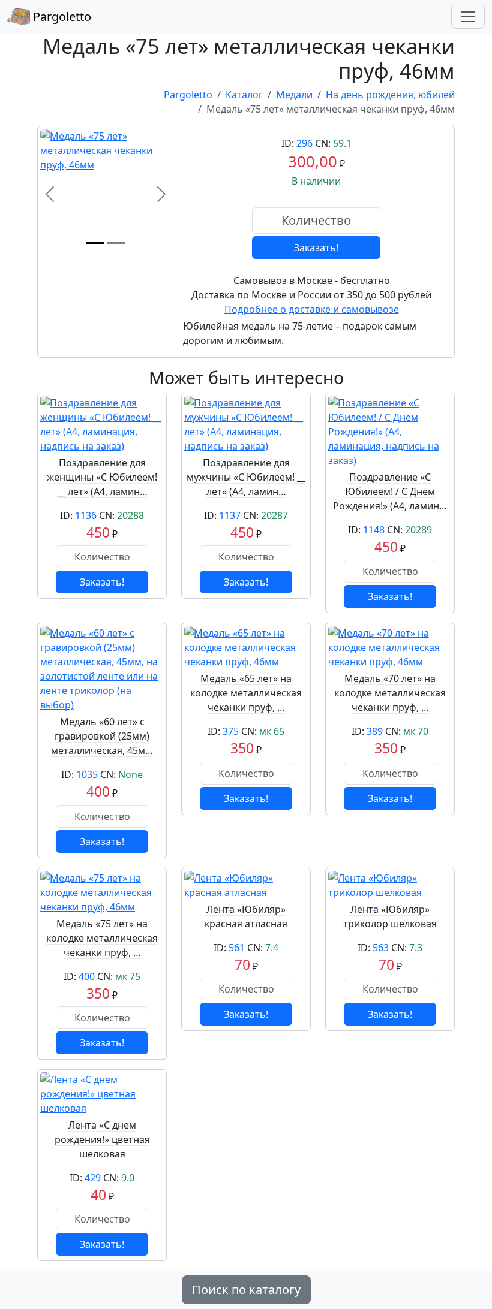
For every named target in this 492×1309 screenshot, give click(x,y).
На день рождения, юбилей (390, 94)
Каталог (244, 94)
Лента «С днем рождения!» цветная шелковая (102, 1139)
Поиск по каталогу (246, 1289)
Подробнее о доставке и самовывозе (311, 309)
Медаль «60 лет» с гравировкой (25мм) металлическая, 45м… (102, 736)
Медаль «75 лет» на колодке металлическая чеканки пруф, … (102, 938)
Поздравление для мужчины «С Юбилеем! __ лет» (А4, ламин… (246, 477)
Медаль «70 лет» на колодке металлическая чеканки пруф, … (390, 693)
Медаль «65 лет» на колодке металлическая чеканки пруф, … (246, 693)
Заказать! (316, 247)
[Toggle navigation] (468, 17)
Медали (294, 94)
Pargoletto (60, 16)
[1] (95, 243)
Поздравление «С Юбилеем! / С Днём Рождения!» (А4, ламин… (390, 491)
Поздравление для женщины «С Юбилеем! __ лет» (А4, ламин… (102, 477)
